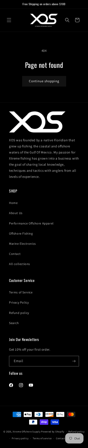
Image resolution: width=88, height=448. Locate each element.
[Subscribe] (74, 361)
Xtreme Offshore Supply (26, 431)
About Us (16, 213)
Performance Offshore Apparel (31, 223)
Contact (15, 254)
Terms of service (42, 438)
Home (13, 203)
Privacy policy (20, 438)
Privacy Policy (19, 302)
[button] (9, 20)
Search (14, 323)
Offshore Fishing (21, 233)
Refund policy (19, 313)
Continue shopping (44, 81)
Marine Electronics (22, 244)
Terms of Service (21, 292)
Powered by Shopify (52, 431)
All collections (19, 264)
